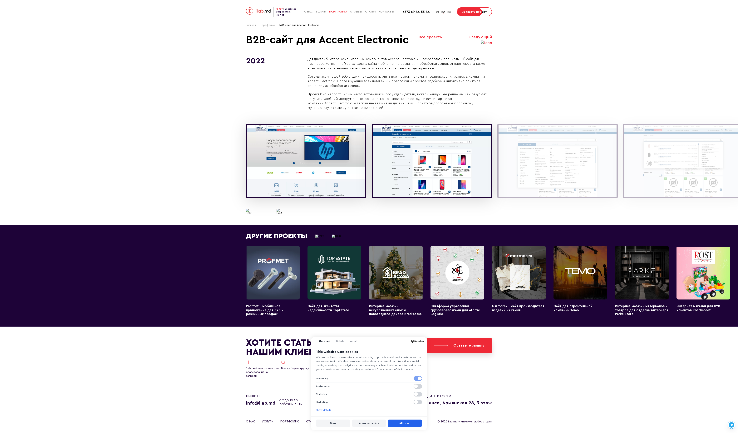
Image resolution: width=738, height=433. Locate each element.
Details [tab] (340, 341)
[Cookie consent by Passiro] (417, 341)
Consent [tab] (324, 341)
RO (449, 12)
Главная (251, 25)
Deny (333, 423)
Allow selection (369, 423)
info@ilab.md (260, 403)
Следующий (480, 37)
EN (437, 12)
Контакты (386, 11)
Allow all (404, 423)
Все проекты (431, 37)
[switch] (418, 378)
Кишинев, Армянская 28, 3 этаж (455, 403)
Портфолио (338, 11)
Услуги (321, 11)
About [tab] (353, 341)
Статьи (370, 11)
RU (443, 12)
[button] (249, 211)
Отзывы (356, 11)
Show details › (324, 410)
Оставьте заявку (468, 345)
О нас (308, 11)
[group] (306, 161)
